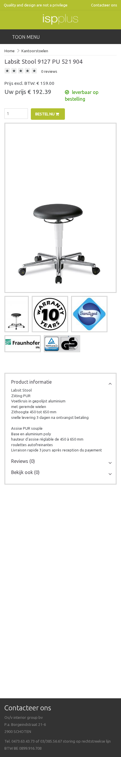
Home (9, 51)
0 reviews (49, 71)
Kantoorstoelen (34, 51)
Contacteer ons (104, 5)
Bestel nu (45, 114)
